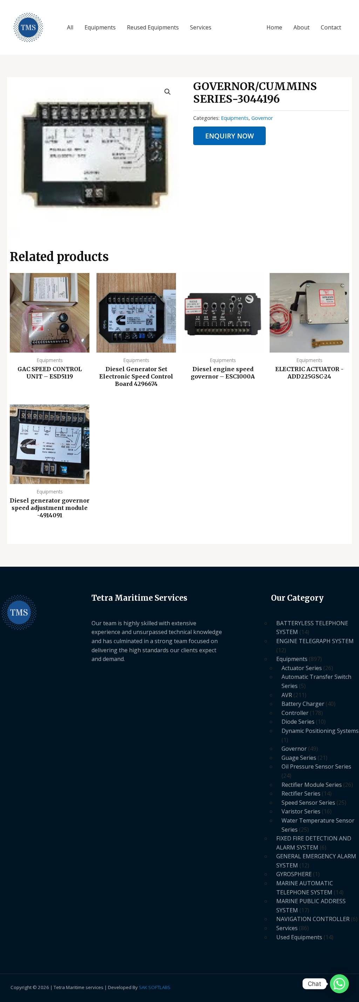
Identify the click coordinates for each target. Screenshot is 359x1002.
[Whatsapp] (339, 983)
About (301, 27)
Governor (262, 118)
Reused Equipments (153, 27)
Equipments (100, 27)
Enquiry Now (229, 136)
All (70, 27)
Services (200, 27)
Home (274, 27)
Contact (331, 27)
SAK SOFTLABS (154, 987)
